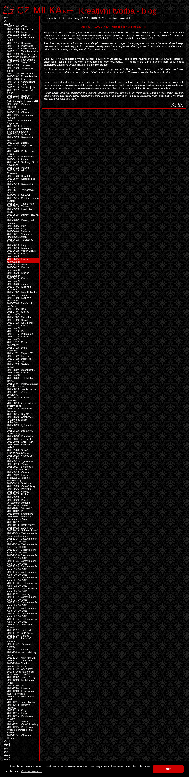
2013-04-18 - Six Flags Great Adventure (22, 163)
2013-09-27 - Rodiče (17, 494)
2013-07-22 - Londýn (18, 356)
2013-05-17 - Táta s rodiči (20, 203)
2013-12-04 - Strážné (18, 685)
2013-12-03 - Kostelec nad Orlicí (21, 681)
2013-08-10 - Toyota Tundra (21, 389)
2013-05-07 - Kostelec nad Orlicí (21, 180)
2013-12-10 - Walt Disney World (20, 698)
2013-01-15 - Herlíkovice (20, 43)
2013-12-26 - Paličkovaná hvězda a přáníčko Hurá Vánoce (20, 730)
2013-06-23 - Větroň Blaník (21, 250)
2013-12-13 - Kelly (16, 710)
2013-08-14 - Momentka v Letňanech (20, 410)
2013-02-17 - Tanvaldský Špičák (20, 91)
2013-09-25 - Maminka (19, 489)
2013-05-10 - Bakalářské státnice (20, 185)
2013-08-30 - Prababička (20, 436)
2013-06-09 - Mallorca (18, 231)
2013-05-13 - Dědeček (18, 195)
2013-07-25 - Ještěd (17, 361)
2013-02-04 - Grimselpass (21, 79)
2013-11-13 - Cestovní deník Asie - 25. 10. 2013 (22, 604)
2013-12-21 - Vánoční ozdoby (22, 724)
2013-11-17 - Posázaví (19, 630)
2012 (7, 21)
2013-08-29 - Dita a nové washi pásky (20, 432)
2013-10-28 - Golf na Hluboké (22, 530)
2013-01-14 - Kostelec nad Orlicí (21, 39)
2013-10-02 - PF (15, 511)
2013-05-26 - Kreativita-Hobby (19, 210)
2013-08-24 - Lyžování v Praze (20, 426)
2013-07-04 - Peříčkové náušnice (19, 305)
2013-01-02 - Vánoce (18, 26)
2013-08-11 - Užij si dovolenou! (17, 393)
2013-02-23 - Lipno (17, 109)
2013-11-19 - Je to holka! (20, 633)
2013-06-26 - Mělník (17, 264)
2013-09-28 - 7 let (16, 497)
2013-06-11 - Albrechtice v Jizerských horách (21, 235)
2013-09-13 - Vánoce (18, 464)
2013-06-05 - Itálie (16, 225)
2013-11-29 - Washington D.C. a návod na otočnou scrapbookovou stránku (20, 672)
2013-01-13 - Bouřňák (18, 34)
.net (45, 10)
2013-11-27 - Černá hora (19, 660)
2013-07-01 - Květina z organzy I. (19, 288)
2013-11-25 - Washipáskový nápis (22, 653)
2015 (7, 743)
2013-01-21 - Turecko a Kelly (22, 51)
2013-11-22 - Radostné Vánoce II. (19, 645)
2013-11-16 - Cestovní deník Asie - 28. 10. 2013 (22, 620)
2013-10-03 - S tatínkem (20, 513)
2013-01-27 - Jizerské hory (21, 62)
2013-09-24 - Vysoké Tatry (21, 486)
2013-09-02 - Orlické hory (20, 441)
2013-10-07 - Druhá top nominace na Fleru (19, 518)
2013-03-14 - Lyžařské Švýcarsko (19, 122)
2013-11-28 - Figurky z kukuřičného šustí (19, 665)
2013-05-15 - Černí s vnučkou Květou (23, 199)
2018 (7, 752)
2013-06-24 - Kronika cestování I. (18, 255)
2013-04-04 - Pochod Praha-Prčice (22, 152)
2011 (7, 18)
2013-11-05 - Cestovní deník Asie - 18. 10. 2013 (22, 562)
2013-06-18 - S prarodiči (19, 248)
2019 (7, 754)
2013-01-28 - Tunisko (18, 65)
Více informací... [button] (31, 771)
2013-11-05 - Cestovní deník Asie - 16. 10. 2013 (22, 551)
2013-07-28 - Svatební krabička (19, 365)
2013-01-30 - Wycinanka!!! (21, 73)
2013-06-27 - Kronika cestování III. (18, 269)
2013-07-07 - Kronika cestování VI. (18, 313)
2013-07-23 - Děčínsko (19, 358)
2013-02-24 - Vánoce (18, 112)
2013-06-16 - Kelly (16, 245)
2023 (7, 760)
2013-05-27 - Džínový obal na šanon (22, 216)
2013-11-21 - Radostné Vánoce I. (19, 640)
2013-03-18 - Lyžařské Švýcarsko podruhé (19, 130)
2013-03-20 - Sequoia (18, 134)
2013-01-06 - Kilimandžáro (21, 29)
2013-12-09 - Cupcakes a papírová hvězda (20, 692)
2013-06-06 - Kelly (16, 228)
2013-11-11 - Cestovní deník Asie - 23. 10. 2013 (22, 590)
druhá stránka (132, 32)
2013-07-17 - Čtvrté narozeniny (17, 343)
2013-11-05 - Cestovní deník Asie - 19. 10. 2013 (22, 568)
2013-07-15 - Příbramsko (20, 333)
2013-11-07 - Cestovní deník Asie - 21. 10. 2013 (22, 579)
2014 (7, 741)
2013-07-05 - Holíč (17, 309)
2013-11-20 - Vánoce (18, 635)
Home (47, 18)
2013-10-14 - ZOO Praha (20, 527)
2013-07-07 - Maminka (19, 317)
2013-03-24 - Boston (18, 142)
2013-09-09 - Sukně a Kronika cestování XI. (18, 451)
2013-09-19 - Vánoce (18, 472)
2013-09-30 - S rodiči (18, 505)
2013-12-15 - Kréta (17, 713)
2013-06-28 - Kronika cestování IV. (18, 274)
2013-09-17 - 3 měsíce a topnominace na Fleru (20, 468)
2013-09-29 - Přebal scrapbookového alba (18, 501)
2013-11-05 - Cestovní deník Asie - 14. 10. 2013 (22, 540)
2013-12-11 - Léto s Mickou (21, 702)
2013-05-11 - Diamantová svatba (20, 191)
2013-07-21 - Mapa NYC (20, 353)
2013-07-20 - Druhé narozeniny (17, 349)
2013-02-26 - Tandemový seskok (20, 116)
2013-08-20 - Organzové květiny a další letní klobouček (20, 420)
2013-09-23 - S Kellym (19, 483)
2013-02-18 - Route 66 (19, 95)
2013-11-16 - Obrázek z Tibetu (19, 626)
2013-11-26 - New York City (21, 657)
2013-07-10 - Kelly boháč (20, 322)
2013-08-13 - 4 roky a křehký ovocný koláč (22, 404)
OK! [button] (168, 769)
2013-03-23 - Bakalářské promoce (20, 138)
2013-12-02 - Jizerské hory (21, 677)
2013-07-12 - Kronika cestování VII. (18, 327)
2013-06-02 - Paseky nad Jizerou (20, 221)
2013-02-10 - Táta (16, 84)
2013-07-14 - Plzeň (17, 331)
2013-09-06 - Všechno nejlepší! (18, 446)
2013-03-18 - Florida (17, 126)
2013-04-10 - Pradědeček (20, 156)
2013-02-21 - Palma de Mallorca (19, 105)
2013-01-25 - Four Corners (21, 59)
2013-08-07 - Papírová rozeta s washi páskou (22, 385)
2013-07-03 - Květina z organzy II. (19, 299)
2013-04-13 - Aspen (17, 159)
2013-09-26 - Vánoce (18, 491)
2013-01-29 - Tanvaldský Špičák (20, 69)
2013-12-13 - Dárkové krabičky (18, 706)
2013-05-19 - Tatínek (18, 206)
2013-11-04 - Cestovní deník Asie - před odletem (22, 534)
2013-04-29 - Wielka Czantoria (17, 172)
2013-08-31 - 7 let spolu (19, 439)
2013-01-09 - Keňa (17, 32)
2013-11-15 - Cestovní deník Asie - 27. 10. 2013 (22, 615)
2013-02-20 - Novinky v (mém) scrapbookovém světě (22, 100)
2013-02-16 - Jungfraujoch (21, 87)
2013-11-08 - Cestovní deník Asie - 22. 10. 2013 (22, 584)
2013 (85, 18)
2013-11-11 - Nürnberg (18, 594)
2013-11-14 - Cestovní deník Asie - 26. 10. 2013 (22, 609)
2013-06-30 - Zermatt (18, 284)
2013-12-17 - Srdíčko (18, 721)
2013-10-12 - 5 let (16, 522)
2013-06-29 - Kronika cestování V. (18, 280)
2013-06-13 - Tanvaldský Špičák (20, 241)
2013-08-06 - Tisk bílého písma (20, 379)
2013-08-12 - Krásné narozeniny (18, 399)
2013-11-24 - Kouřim (17, 649)
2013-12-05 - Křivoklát (18, 688)
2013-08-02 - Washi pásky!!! (22, 369)
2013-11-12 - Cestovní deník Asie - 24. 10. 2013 (22, 598)
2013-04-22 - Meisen (18, 167)
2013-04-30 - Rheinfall (18, 176)
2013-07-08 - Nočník (18, 320)
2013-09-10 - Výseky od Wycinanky (19, 457)
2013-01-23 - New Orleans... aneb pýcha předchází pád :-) (22, 55)
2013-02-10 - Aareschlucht (21, 81)
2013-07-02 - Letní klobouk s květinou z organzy (22, 293)
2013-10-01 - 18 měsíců (19, 508)
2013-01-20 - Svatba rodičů (21, 48)
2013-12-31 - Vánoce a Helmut (19, 737)
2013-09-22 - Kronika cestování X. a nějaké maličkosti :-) (18, 478)
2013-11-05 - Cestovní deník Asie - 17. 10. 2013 (22, 557)
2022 (7, 757)
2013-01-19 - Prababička (20, 45)
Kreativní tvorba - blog (118, 10)
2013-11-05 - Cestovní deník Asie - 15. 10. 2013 (22, 545)
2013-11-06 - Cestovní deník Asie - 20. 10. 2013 (22, 573)
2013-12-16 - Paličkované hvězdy (20, 717)
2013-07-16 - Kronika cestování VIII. (18, 338)
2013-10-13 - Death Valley (21, 525)
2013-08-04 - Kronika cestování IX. (18, 374)
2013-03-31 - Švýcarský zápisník (19, 147)
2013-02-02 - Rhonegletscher (22, 76)
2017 (7, 749)
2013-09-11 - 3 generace (20, 461)
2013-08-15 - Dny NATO (19, 414)
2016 (7, 746)
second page (117, 43)
